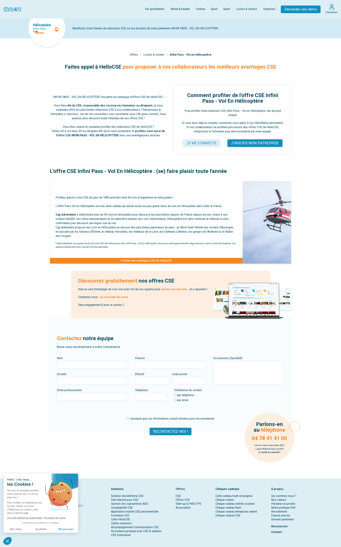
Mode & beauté (180, 9)
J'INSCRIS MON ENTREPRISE (255, 143)
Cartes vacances (121, 523)
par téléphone (185, 395)
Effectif (139, 374)
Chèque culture (224, 500)
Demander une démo (301, 9)
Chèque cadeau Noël (228, 507)
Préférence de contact (188, 390)
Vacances (269, 9)
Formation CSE (120, 515)
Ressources (279, 526)
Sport (214, 9)
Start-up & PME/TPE (188, 503)
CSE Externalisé (121, 535)
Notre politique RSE (283, 507)
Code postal (179, 374)
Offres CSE (183, 500)
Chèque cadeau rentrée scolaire (235, 503)
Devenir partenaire (282, 519)
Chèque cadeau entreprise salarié (236, 511)
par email (182, 400)
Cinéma (200, 9)
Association (183, 507)
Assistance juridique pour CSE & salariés (136, 531)
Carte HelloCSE (120, 519)
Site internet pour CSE (124, 500)
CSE (178, 496)
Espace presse (280, 515)
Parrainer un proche (283, 503)
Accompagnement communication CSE (135, 527)
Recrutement (279, 511)
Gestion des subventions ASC (129, 503)
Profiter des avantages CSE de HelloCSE (146, 260)
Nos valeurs (278, 500)
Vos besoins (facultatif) (227, 358)
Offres (134, 54)
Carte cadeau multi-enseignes (234, 496)
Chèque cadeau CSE (227, 515)
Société (61, 374)
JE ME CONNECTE (201, 143)
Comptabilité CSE (122, 507)
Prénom (140, 358)
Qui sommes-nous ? (283, 496)
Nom (60, 358)
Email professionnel (69, 390)
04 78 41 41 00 (269, 438)
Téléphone (141, 390)
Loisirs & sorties (246, 9)
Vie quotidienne (154, 9)
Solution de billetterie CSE (127, 496)
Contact (276, 532)
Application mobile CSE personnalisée (134, 511)
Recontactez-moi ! (170, 431)
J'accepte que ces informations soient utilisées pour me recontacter (171, 418)
